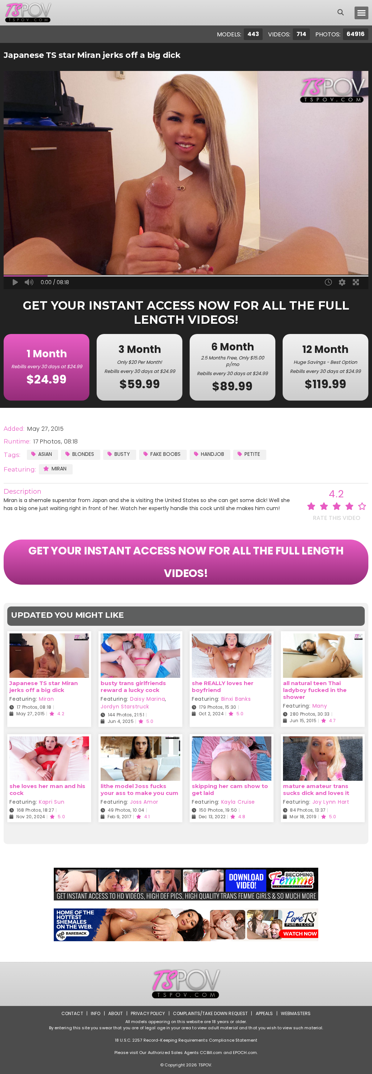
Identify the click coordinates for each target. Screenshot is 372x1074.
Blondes (83, 454)
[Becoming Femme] (186, 884)
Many (319, 705)
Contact (72, 1013)
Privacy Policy (148, 1013)
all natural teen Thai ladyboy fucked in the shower (315, 690)
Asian (45, 454)
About (115, 1013)
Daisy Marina (147, 699)
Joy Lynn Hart (330, 802)
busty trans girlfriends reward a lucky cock (133, 686)
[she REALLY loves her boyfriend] (231, 638)
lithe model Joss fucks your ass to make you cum (139, 789)
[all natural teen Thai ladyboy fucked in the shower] (323, 638)
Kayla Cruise (238, 802)
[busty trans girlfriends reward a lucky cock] (140, 638)
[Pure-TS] (186, 924)
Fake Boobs (165, 454)
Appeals (264, 1013)
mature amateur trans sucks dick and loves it (316, 789)
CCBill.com (211, 1052)
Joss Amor (144, 802)
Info (95, 1013)
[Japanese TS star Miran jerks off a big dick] (49, 638)
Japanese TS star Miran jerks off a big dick (43, 686)
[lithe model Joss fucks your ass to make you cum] (140, 741)
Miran (59, 468)
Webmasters (296, 1013)
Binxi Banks (236, 699)
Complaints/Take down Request (210, 1013)
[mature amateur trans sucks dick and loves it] (323, 741)
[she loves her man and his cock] (49, 741)
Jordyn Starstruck (125, 706)
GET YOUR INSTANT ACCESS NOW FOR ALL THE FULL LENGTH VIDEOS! (186, 562)
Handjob (212, 454)
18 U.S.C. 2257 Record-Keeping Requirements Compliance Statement (186, 1040)
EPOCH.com (245, 1052)
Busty (122, 454)
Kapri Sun (51, 802)
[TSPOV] (28, 13)
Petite (252, 454)
